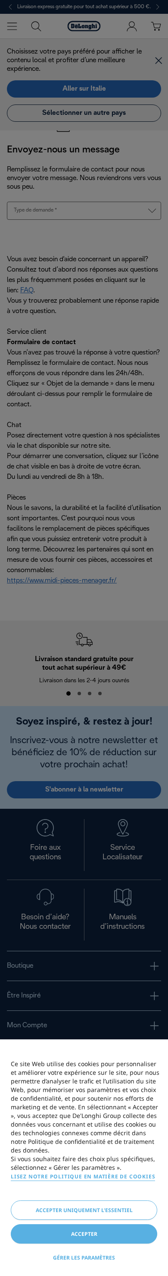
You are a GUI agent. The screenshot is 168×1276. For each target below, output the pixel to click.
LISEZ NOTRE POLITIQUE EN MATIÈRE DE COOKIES (83, 1176)
